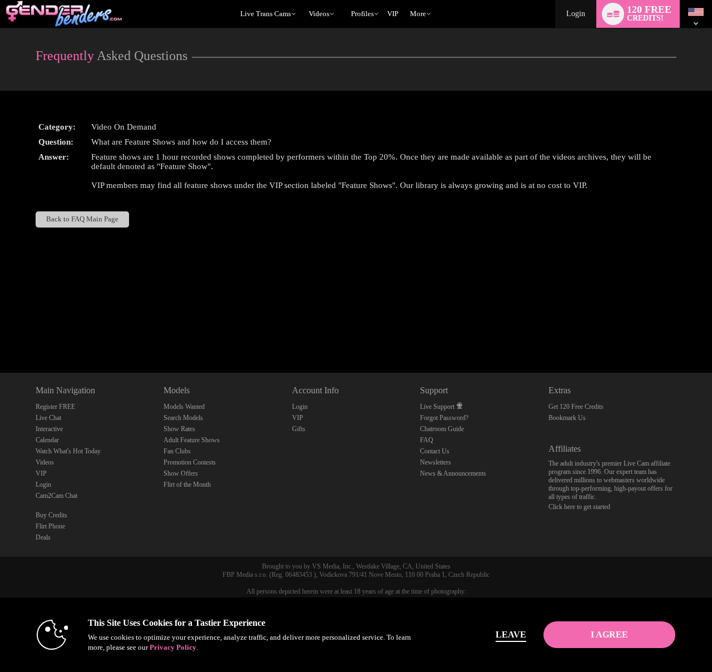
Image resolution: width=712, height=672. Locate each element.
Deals (43, 537)
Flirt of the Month (187, 484)
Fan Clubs (177, 451)
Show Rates (179, 429)
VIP (392, 13)
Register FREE (55, 407)
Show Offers (181, 473)
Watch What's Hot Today (68, 451)
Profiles (362, 13)
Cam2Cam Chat (56, 496)
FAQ (426, 440)
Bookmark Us (567, 418)
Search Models (183, 418)
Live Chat (48, 418)
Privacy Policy (173, 647)
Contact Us (434, 451)
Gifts (298, 429)
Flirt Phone (50, 526)
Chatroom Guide (442, 429)
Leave (511, 634)
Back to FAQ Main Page (82, 219)
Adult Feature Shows (192, 440)
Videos (319, 13)
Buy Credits (51, 515)
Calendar (47, 440)
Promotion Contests (190, 462)
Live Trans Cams (265, 13)
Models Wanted (184, 407)
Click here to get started (579, 507)
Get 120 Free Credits (576, 407)
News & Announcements (453, 473)
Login (575, 13)
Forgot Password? (444, 418)
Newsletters (435, 462)
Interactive (49, 429)
